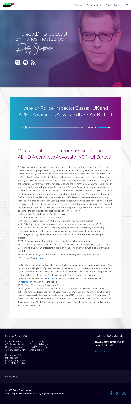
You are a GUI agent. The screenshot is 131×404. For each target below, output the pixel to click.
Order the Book (93, 5)
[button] (127, 5)
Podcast (78, 5)
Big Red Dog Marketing (53, 393)
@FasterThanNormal (28, 281)
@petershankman (51, 278)
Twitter (40, 258)
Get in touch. (101, 351)
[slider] (54, 127)
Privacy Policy (11, 376)
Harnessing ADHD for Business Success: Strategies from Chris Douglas (15, 359)
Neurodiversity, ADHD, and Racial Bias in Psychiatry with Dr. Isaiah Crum (15, 345)
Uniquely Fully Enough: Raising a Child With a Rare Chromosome (38, 345)
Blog (108, 5)
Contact (118, 5)
